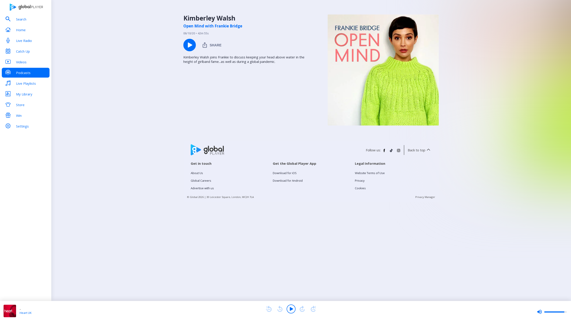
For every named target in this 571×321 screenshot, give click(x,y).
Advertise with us (202, 188)
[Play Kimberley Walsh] (189, 45)
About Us (197, 173)
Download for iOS (285, 173)
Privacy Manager (425, 196)
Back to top (416, 150)
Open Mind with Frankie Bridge (212, 26)
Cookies (360, 188)
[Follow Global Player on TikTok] (391, 152)
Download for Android (288, 181)
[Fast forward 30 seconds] (302, 309)
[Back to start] (268, 309)
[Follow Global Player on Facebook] (384, 152)
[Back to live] (313, 309)
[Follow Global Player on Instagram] (398, 152)
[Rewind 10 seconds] (279, 309)
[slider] (552, 311)
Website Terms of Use (370, 173)
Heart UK (26, 313)
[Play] (291, 309)
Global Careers (201, 181)
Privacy (360, 181)
